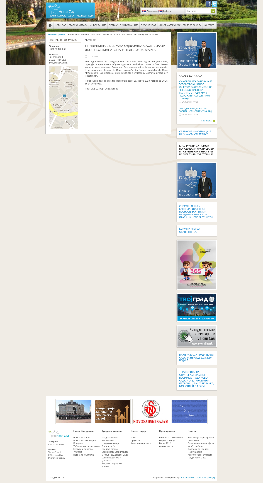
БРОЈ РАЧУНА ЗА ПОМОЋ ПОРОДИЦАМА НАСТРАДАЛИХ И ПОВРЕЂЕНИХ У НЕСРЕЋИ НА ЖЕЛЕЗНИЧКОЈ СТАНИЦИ (196, 150)
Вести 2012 (165, 443)
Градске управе (110, 449)
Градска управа (78, 25)
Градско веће (108, 446)
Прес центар (148, 25)
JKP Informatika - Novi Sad (193, 477)
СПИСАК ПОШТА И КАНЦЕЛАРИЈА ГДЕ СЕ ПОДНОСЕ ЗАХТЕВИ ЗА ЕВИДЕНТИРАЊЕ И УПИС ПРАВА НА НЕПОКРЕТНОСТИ (196, 212)
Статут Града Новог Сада (115, 455)
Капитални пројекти (141, 443)
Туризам (77, 452)
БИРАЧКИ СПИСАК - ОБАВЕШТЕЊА (190, 230)
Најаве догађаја (190, 75)
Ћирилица (152, 11)
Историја (78, 443)
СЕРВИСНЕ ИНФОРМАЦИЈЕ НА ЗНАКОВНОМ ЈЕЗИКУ (195, 133)
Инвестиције (98, 25)
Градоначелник (110, 437)
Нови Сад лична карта (84, 440)
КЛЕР (133, 437)
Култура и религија (83, 449)
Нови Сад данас (83, 431)
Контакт (209, 25)
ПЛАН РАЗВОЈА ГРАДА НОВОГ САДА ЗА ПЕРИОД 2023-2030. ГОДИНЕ (196, 358)
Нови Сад (60, 25)
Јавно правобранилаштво (115, 452)
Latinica (167, 11)
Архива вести (166, 446)
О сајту (211, 477)
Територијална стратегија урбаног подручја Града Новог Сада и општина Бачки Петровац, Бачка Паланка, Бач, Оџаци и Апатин (196, 379)
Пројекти (135, 440)
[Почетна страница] (70, 18)
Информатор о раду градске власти (180, 25)
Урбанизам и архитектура (86, 446)
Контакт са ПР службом (171, 437)
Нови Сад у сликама (83, 455)
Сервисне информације (123, 25)
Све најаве (206, 120)
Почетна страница (50, 25)
